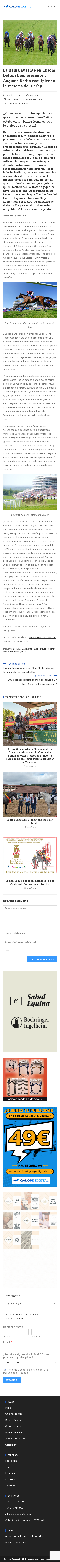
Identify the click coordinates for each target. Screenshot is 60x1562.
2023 (15, 649)
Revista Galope (13, 1420)
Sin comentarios (33, 99)
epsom (6, 652)
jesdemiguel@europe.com (42, 637)
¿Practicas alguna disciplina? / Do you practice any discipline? (26, 1356)
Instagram (10, 1473)
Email (7, 1342)
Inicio (8, 1407)
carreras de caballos (38, 649)
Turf (23, 652)
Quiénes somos (13, 1413)
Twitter (9, 1467)
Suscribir (12, 1380)
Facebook (11, 1460)
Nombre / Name (14, 1326)
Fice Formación (14, 1432)
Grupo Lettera (13, 1426)
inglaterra (15, 652)
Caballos (22, 649)
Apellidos (35, 1336)
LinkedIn (10, 1479)
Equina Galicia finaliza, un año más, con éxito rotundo (30, 821)
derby (52, 649)
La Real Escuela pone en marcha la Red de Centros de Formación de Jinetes (30, 882)
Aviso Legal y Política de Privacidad (24, 1536)
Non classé (12, 99)
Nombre (7, 1336)
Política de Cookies (15, 1542)
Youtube (10, 1485)
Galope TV (11, 1444)
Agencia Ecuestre (15, 1438)
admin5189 (12, 95)
